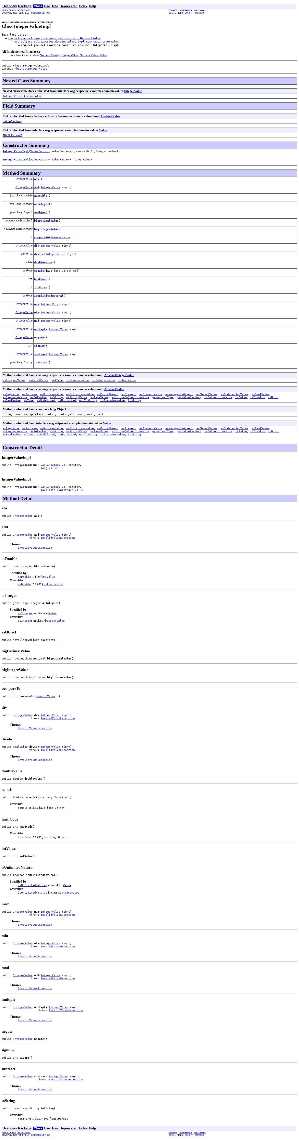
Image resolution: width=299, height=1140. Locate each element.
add (36, 187)
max (36, 304)
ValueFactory (40, 151)
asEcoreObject (107, 394)
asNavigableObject (179, 394)
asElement (128, 394)
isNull (273, 397)
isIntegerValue (77, 380)
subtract (40, 354)
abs (36, 179)
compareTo (41, 237)
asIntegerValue (14, 380)
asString (56, 397)
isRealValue (12, 400)
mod (36, 320)
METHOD (45, 13)
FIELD (26, 13)
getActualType (163, 397)
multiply (40, 329)
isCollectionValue (218, 397)
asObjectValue (206, 394)
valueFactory (12, 121)
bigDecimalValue (46, 220)
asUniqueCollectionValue (130, 397)
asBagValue (11, 394)
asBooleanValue (51, 394)
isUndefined (46, 400)
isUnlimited (67, 400)
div (36, 245)
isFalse (241, 397)
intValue (40, 287)
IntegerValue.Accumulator (22, 96)
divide (39, 254)
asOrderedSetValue (234, 394)
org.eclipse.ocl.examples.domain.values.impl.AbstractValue (54, 38)
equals (39, 270)
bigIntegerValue (46, 229)
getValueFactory (189, 397)
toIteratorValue (112, 400)
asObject (40, 212)
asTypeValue (99, 397)
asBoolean (29, 394)
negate (39, 337)
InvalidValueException (58, 537)
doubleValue (43, 262)
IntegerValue (70, 55)
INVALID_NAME (12, 135)
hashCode (40, 279)
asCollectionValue (80, 394)
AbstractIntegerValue (31, 68)
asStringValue (76, 397)
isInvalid (257, 397)
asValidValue (38, 380)
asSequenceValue (15, 397)
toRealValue (127, 380)
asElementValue (150, 394)
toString (40, 362)
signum (39, 345)
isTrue (29, 400)
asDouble (40, 195)
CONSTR (35, 13)
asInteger (41, 204)
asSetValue (38, 397)
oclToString (88, 400)
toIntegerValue (103, 380)
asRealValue (261, 394)
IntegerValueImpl (16, 151)
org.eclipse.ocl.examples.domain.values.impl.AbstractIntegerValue (66, 41)
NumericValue (49, 55)
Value (103, 55)
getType (57, 380)
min (36, 312)
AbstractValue (110, 116)
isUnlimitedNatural (48, 295)
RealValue (26, 254)
